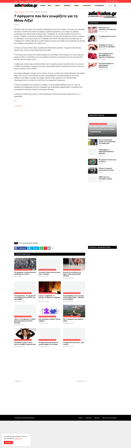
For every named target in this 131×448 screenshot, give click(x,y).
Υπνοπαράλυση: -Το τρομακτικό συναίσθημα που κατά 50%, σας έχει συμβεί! (25, 297)
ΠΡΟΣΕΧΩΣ (87, 5)
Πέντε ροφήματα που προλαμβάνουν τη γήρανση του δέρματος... (107, 55)
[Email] (49, 248)
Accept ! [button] (8, 442)
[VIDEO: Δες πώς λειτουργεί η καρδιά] (92, 179)
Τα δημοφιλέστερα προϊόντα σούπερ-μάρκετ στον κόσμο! (48, 343)
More (77, 5)
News (57, 5)
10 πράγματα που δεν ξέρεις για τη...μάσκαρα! (107, 45)
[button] (110, 6)
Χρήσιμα (67, 5)
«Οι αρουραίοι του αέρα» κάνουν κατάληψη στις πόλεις (25, 273)
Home (15, 1)
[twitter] (110, 1)
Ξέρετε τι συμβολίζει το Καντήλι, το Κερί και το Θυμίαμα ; (49, 297)
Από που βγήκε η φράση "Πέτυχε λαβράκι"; (50, 320)
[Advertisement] (45, 128)
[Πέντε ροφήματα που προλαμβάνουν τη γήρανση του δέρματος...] (92, 56)
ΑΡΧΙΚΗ (42, 5)
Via (15, 101)
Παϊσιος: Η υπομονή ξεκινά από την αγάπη (106, 169)
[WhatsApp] (41, 248)
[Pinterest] (45, 248)
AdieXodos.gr (30, 418)
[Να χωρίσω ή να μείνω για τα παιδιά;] (92, 162)
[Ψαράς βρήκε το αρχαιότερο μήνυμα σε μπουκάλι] (92, 152)
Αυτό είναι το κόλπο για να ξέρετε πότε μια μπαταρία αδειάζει (72, 274)
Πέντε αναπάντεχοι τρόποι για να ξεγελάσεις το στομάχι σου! (107, 141)
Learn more (18, 438)
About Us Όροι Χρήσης (110, 418)
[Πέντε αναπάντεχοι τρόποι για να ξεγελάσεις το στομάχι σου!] (92, 142)
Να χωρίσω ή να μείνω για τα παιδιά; (107, 160)
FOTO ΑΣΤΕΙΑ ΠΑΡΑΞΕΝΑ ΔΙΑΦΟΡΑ (36, 12)
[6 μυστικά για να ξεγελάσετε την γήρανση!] (92, 30)
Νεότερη (18, 381)
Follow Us (97, 418)
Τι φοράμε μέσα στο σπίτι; (107, 36)
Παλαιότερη (80, 381)
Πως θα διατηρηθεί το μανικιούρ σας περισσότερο (106, 65)
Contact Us (38, 1)
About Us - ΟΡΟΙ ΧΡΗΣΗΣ (26, 1)
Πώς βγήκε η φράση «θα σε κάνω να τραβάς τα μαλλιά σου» (25, 343)
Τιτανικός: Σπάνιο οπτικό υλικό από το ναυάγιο (49, 273)
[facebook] (107, 1)
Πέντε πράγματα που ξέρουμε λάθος (73, 320)
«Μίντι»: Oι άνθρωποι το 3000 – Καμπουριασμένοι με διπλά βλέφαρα (25, 320)
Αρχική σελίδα (18, 12)
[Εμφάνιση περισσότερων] (52, 248)
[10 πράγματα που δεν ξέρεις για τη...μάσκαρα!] (92, 47)
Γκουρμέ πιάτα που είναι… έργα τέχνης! (73, 343)
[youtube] (113, 1)
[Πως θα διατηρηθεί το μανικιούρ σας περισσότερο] (92, 66)
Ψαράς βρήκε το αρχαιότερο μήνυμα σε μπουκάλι (106, 151)
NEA (49, 5)
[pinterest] (116, 1)
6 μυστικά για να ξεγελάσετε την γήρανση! (107, 28)
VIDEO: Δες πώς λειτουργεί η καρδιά (105, 177)
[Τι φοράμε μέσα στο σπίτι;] (92, 38)
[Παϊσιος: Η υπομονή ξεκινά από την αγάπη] (92, 170)
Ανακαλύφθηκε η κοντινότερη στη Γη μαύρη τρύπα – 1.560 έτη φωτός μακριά (73, 297)
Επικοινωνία (99, 5)
